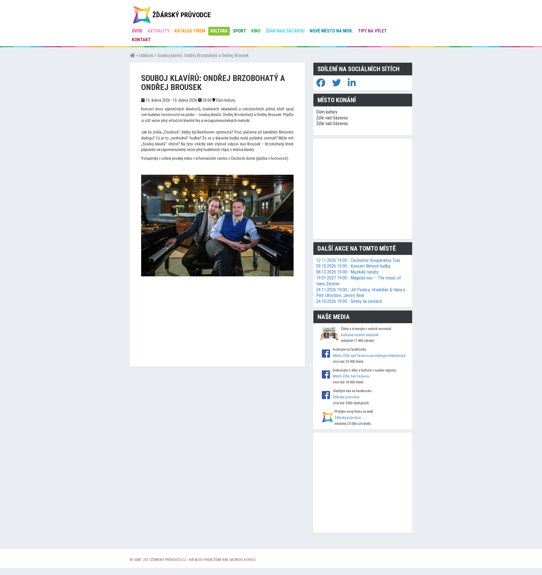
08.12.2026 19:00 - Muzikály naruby (347, 272)
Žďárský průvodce (346, 397)
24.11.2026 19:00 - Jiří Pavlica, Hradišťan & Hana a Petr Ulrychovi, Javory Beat (360, 292)
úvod (137, 31)
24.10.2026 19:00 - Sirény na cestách (349, 301)
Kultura (219, 31)
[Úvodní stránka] (132, 55)
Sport (239, 31)
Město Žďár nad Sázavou (351, 376)
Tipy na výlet (372, 31)
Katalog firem (189, 31)
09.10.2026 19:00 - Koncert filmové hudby (353, 266)
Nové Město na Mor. (331, 31)
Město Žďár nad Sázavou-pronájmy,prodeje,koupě (369, 355)
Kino (256, 31)
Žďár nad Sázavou (285, 31)
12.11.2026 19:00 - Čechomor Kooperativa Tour (358, 260)
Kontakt (141, 39)
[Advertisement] (217, 327)
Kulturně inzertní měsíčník (360, 335)
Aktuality (158, 31)
